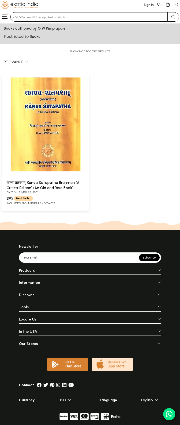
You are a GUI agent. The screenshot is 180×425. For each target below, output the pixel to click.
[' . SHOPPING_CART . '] (168, 4)
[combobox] (89, 17)
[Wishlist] (159, 4)
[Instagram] (58, 385)
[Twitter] (45, 385)
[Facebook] (39, 385)
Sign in (149, 5)
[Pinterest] (52, 385)
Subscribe (149, 257)
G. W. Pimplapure (24, 192)
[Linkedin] (64, 385)
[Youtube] (71, 385)
